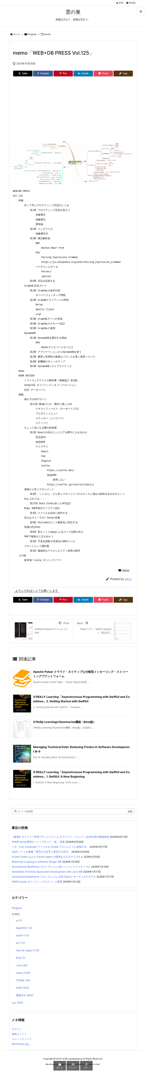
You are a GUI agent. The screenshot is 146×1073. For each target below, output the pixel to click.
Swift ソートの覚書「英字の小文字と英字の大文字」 (41, 851)
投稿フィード (19, 1033)
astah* (22, 935)
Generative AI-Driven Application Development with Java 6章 (47, 871)
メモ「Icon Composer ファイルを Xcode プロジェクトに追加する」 (50, 846)
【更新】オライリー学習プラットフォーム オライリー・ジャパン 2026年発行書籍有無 (60, 836)
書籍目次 (24, 995)
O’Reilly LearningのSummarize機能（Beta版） (64, 722)
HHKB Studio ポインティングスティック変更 (37, 881)
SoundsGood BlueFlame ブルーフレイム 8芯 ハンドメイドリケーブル (51, 866)
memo (47, 34)
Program (32, 34)
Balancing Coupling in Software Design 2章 (36, 861)
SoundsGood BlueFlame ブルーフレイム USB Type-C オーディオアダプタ (54, 876)
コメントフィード (22, 1038)
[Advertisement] (73, 110)
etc (20, 942)
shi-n (128, 579)
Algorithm (24, 927)
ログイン (17, 1028)
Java (21, 965)
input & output (27, 950)
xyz (17, 1002)
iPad (20, 957)
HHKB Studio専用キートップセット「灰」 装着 (38, 841)
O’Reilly (23, 980)
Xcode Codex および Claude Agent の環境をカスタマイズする (47, 856)
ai (19, 920)
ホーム (16, 34)
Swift (22, 987)
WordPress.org (20, 1043)
